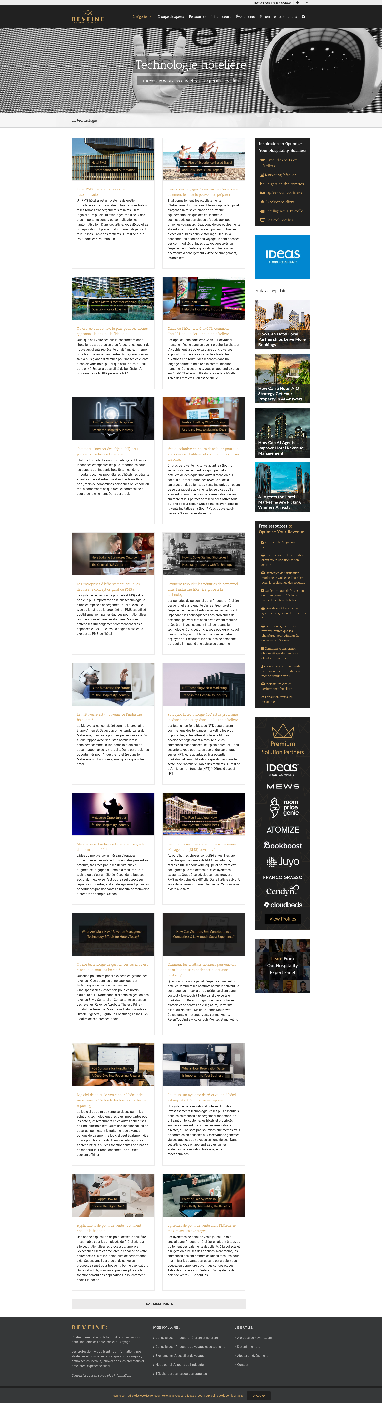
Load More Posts (158, 1304)
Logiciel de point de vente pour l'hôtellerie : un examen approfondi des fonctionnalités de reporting (111, 1100)
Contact (242, 1365)
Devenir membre (248, 1347)
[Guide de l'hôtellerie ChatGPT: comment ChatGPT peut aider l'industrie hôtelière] (204, 298)
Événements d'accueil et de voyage (180, 1356)
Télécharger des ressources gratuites (181, 1374)
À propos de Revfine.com (254, 1338)
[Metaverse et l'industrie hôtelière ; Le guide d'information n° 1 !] (113, 814)
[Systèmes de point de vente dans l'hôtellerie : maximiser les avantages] (204, 1195)
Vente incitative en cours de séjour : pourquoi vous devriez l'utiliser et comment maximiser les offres (204, 454)
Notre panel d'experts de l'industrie (180, 1365)
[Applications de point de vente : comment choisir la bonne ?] (113, 1195)
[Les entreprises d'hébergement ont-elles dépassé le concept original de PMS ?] (113, 554)
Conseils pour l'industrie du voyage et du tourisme (190, 1347)
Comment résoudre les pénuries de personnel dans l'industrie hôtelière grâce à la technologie (203, 589)
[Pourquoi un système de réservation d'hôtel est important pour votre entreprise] (204, 1064)
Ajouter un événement (252, 1356)
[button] (303, 16)
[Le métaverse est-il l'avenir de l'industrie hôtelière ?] (113, 684)
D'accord (259, 1395)
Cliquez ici (191, 1395)
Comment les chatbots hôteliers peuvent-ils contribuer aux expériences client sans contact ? (202, 969)
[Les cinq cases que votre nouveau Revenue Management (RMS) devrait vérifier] (204, 814)
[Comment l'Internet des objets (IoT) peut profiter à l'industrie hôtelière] (113, 418)
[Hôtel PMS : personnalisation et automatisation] (113, 159)
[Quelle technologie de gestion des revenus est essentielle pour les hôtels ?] (113, 934)
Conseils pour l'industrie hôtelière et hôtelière (187, 1338)
